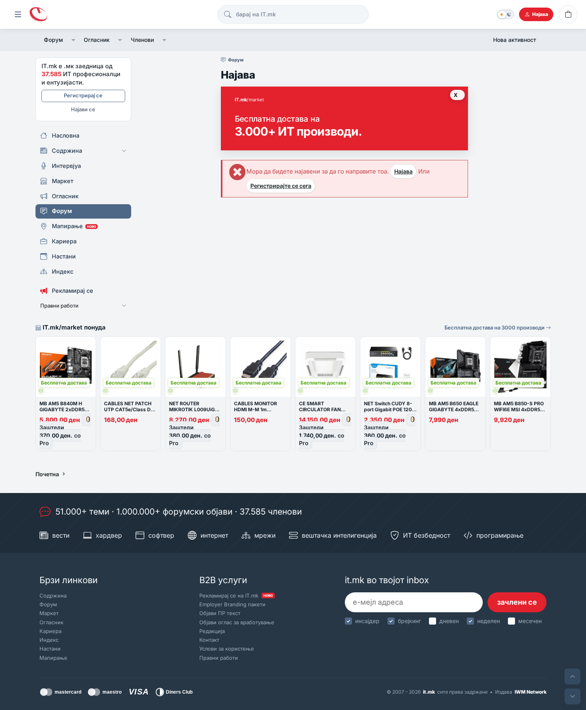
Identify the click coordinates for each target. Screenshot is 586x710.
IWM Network (531, 692)
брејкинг (409, 620)
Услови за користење (226, 648)
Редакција (212, 631)
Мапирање (53, 658)
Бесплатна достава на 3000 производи (495, 327)
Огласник (97, 39)
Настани (50, 648)
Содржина (53, 595)
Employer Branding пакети (232, 604)
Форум (53, 39)
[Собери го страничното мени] (18, 14)
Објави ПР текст (219, 613)
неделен (488, 620)
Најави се (83, 109)
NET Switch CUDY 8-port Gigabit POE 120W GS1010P (390, 409)
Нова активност (514, 39)
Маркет (49, 613)
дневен (449, 620)
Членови (142, 39)
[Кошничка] (568, 14)
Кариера (50, 631)
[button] (73, 40)
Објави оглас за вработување (236, 622)
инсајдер (367, 620)
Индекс (49, 640)
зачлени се (517, 602)
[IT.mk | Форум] (38, 14)
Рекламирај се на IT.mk (236, 595)
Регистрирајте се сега (280, 185)
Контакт (209, 640)
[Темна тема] (505, 14)
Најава (403, 171)
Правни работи (218, 658)
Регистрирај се (83, 95)
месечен (530, 620)
